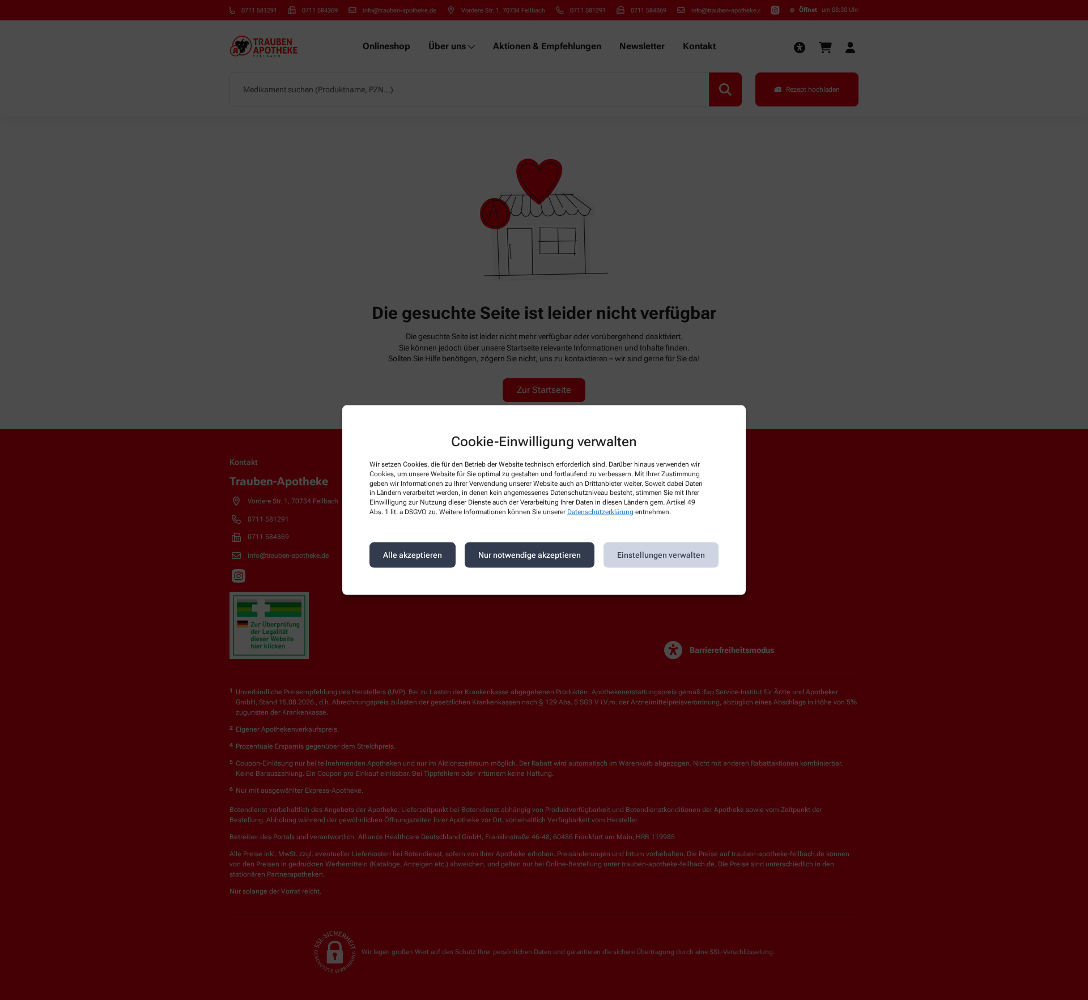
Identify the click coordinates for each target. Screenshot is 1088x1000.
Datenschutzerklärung (600, 512)
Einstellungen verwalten (661, 554)
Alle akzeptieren (412, 554)
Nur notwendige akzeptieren (529, 554)
